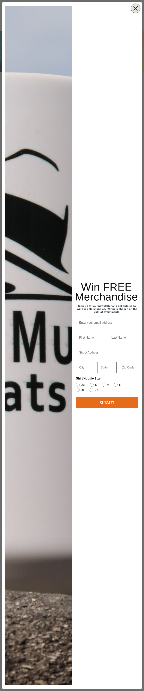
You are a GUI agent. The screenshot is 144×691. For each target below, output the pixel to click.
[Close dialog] (135, 8)
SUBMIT (107, 402)
